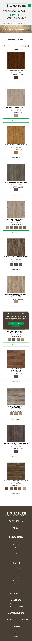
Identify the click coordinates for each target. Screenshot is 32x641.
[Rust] (14, 339)
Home (4, 23)
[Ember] (20, 488)
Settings (16, 326)
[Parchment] (16, 209)
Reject (20, 323)
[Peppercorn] (16, 433)
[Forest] (16, 60)
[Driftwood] (16, 97)
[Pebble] (24, 488)
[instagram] (17, 528)
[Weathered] (16, 284)
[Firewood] (16, 264)
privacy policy (16, 318)
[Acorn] (16, 471)
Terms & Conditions (16, 633)
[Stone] (11, 488)
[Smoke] (20, 264)
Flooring (9, 23)
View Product (16, 83)
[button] (16, 593)
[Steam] (9, 339)
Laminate (14, 23)
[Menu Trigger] (29, 5)
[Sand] (16, 134)
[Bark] (16, 247)
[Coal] (15, 488)
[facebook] (14, 528)
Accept (12, 323)
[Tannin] (16, 227)
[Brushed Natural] (16, 413)
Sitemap (16, 636)
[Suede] (20, 227)
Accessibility (16, 626)
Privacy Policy (16, 629)
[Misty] (16, 172)
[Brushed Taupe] (20, 413)
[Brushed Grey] (16, 396)
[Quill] (25, 227)
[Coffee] (16, 359)
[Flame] (22, 339)
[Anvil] (18, 339)
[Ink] (12, 227)
